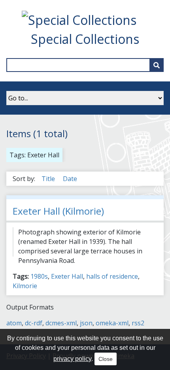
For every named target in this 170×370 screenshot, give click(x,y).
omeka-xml (112, 323)
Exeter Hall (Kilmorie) (58, 210)
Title (49, 178)
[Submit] (156, 65)
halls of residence (112, 276)
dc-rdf (33, 323)
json (86, 323)
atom (14, 323)
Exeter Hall (67, 276)
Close (105, 359)
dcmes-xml (61, 323)
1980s (39, 276)
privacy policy (72, 358)
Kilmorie (25, 285)
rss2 (138, 323)
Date (70, 178)
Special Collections (85, 38)
